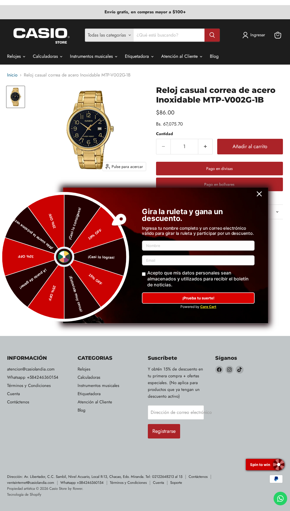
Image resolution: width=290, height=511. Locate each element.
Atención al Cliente (180, 56)
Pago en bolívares (219, 184)
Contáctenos (18, 402)
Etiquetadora (137, 56)
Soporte (176, 482)
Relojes (14, 56)
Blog (214, 56)
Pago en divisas (219, 168)
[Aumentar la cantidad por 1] (205, 146)
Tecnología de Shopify (24, 494)
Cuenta (13, 394)
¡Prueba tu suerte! (198, 298)
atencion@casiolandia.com (31, 369)
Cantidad (164, 133)
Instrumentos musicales (92, 56)
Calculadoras (46, 56)
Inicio (12, 75)
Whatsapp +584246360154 (32, 377)
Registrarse (164, 431)
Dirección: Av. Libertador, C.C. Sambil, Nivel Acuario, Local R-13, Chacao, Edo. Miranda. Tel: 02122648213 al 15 (94, 476)
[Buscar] (212, 35)
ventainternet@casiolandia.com (30, 482)
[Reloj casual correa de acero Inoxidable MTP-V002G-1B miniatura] (16, 96)
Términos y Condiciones (29, 385)
